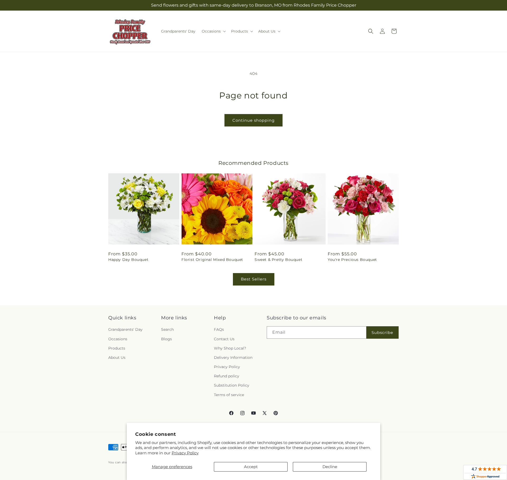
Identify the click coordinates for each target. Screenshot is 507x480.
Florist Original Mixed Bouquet (212, 259)
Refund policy (226, 376)
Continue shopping (253, 120)
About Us (116, 357)
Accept (251, 466)
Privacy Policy (185, 452)
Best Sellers (253, 279)
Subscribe (382, 332)
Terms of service (229, 394)
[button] (213, 31)
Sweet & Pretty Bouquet (278, 259)
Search (167, 329)
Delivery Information (233, 357)
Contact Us (224, 339)
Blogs (166, 339)
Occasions (117, 339)
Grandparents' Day (125, 329)
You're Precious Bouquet (352, 259)
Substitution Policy (231, 385)
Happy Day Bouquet (128, 259)
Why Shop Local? (230, 348)
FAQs (219, 329)
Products (116, 348)
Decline (329, 466)
